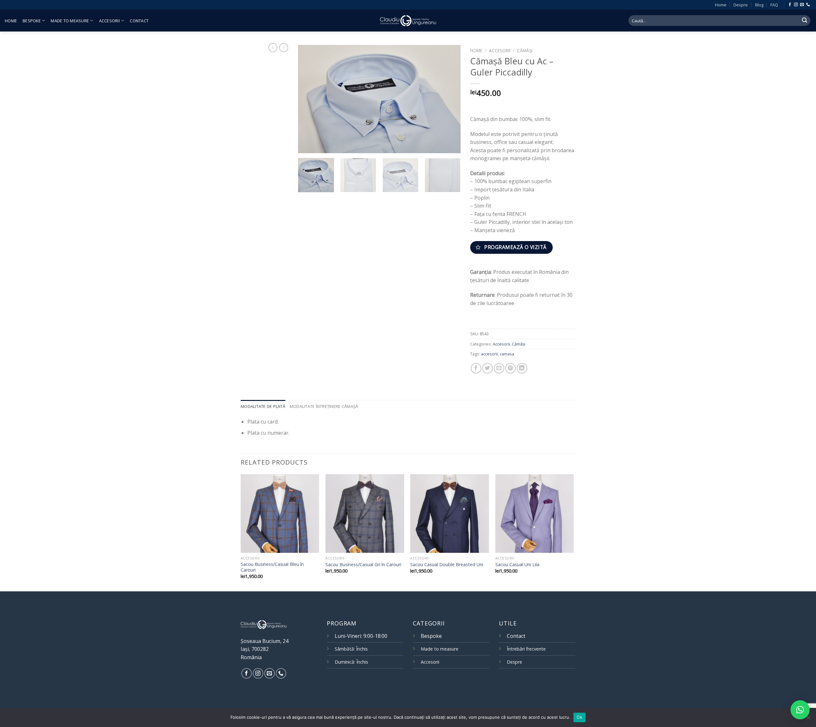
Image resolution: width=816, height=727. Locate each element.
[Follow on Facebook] (790, 5)
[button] (800, 709)
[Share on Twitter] (487, 368)
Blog (759, 5)
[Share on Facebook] (476, 368)
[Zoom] (306, 145)
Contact (139, 21)
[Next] (449, 99)
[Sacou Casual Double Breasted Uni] (449, 513)
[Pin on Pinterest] (510, 368)
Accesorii (109, 21)
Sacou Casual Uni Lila (517, 564)
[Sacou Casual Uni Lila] (534, 513)
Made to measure (70, 21)
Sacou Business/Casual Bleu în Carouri (272, 567)
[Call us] (808, 5)
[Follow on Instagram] (796, 5)
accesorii (489, 354)
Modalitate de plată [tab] (263, 406)
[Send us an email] (802, 5)
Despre (740, 5)
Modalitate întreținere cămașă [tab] (324, 406)
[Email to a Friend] (499, 368)
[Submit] (804, 20)
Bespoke (32, 21)
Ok (579, 717)
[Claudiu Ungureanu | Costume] (408, 20)
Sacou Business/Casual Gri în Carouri (363, 564)
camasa (507, 354)
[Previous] (309, 99)
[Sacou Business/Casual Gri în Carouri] (364, 513)
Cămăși (524, 50)
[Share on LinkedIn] (522, 368)
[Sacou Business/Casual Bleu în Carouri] (280, 513)
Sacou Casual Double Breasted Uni (446, 564)
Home (720, 5)
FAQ (774, 5)
